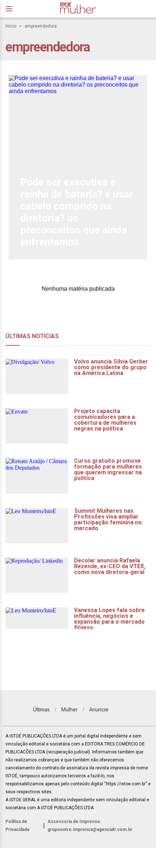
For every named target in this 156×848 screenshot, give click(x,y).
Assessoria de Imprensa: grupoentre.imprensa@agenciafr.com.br (90, 825)
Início (10, 26)
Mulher (69, 709)
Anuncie (98, 709)
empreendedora (41, 26)
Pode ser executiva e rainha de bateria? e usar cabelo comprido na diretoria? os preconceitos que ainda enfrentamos (76, 212)
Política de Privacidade (17, 825)
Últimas (41, 709)
